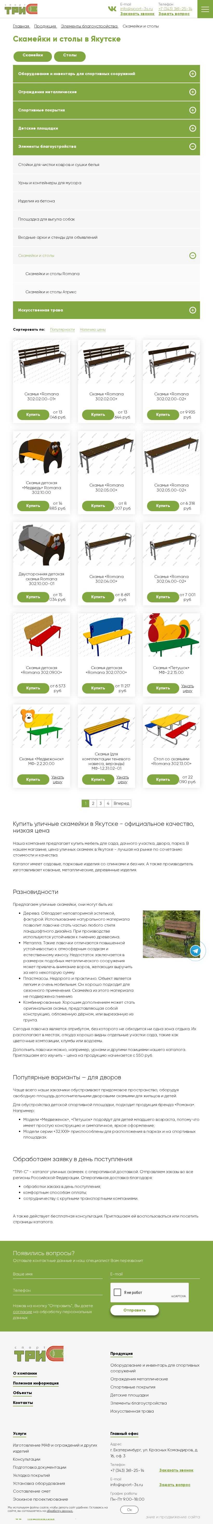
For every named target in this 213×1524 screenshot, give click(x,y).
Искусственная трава (40, 310)
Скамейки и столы (36, 255)
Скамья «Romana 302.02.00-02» (171, 396)
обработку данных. (60, 1511)
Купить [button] (33, 414)
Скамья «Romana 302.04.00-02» (171, 579)
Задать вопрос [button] (174, 13)
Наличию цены (93, 329)
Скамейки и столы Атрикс (50, 291)
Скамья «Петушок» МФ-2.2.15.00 (171, 670)
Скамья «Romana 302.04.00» (106, 579)
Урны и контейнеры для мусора (49, 182)
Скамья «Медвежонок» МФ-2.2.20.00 (41, 761)
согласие (22, 1311)
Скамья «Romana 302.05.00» (106, 487)
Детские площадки (38, 128)
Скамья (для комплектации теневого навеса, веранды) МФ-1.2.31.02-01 (106, 761)
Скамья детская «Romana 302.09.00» (41, 670)
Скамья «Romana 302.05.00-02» (171, 487)
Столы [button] (70, 54)
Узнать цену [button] (187, 688)
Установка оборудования (39, 1483)
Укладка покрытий (31, 1475)
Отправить (134, 1310)
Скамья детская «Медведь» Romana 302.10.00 (41, 488)
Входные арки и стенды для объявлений (57, 237)
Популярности (62, 329)
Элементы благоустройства (47, 146)
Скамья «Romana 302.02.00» (106, 396)
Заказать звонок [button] (137, 13)
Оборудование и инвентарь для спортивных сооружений (76, 73)
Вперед (121, 803)
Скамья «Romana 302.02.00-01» (41, 396)
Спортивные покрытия (41, 110)
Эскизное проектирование (40, 1499)
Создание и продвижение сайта (167, 1516)
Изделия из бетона (36, 200)
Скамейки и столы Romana (52, 273)
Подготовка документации (39, 1467)
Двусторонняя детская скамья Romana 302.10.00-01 (41, 579)
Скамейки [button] (33, 54)
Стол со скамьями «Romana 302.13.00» (171, 761)
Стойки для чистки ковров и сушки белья (58, 164)
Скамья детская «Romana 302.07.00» (106, 670)
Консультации (26, 1459)
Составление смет (32, 1491)
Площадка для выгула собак (46, 219)
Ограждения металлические (47, 92)
